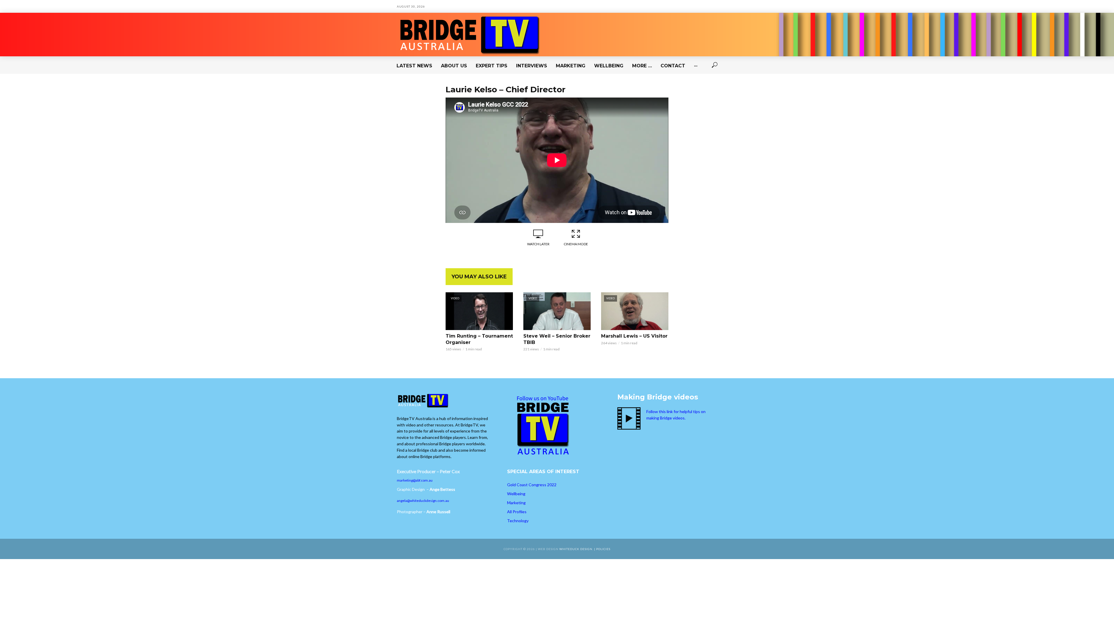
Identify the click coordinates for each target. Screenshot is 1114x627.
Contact (673, 66)
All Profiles (517, 511)
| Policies (602, 549)
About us (454, 66)
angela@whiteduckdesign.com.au (423, 500)
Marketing (570, 66)
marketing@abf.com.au (415, 480)
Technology (518, 520)
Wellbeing (608, 66)
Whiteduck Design (575, 549)
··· (695, 66)
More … (642, 66)
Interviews (531, 66)
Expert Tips (491, 66)
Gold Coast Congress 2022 (531, 484)
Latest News (414, 66)
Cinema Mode (576, 244)
